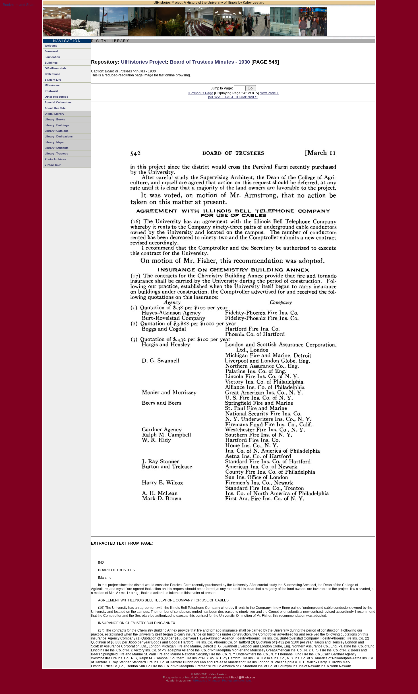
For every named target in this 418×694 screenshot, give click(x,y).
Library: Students (57, 147)
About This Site (55, 108)
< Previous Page (200, 93)
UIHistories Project (144, 62)
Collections (52, 74)
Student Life (53, 79)
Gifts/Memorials (56, 68)
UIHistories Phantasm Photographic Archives (222, 680)
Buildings (51, 62)
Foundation (52, 56)
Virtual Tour (53, 164)
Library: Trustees (56, 153)
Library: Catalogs (57, 130)
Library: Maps (54, 142)
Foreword (51, 51)
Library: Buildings (57, 125)
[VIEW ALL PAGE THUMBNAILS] (233, 97)
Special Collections (58, 102)
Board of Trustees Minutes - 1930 (210, 62)
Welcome (51, 45)
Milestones (52, 85)
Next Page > (269, 93)
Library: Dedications (59, 136)
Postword (51, 91)
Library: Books (55, 119)
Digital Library (54, 113)
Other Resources (56, 96)
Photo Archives (55, 159)
